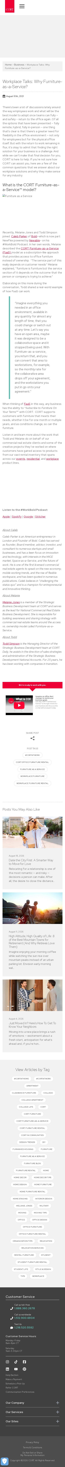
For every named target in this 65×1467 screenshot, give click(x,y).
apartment (32, 1086)
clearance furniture (24, 1093)
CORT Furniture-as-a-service (32, 1121)
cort (43, 1107)
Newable (34, 240)
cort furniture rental (32, 1128)
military (44, 1206)
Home (8, 64)
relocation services (32, 1248)
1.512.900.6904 (24, 1318)
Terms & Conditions (32, 1447)
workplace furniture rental (33, 783)
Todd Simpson (11, 643)
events (20, 459)
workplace (52, 459)
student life (21, 1269)
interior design (43, 1199)
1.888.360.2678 (24, 1308)
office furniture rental (32, 1234)
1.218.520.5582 (24, 1327)
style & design (43, 1269)
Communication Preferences (20, 1392)
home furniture (43, 1184)
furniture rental (26, 1170)
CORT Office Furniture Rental (32, 762)
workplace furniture (32, 776)
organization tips (22, 1241)
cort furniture (32, 1114)
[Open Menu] (21, 6)
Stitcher (40, 516)
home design (20, 1184)
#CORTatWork (32, 755)
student (46, 1255)
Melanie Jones (11, 602)
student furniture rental (32, 1262)
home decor (20, 1177)
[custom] (7, 1362)
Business (19, 64)
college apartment (32, 1100)
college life (26, 1107)
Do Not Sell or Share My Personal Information (33, 1454)
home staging (20, 1199)
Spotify (16, 516)
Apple (6, 516)
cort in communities (32, 1135)
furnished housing (23, 1149)
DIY (44, 1142)
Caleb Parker (19, 236)
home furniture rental (32, 1192)
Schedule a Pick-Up (15, 1383)
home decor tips (42, 1177)
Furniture (46, 1149)
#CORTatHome (21, 1079)
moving (22, 1213)
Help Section (12, 1375)
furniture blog (32, 1163)
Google (28, 516)
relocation (46, 1241)
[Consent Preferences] (5, 1461)
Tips (23, 1276)
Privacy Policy (32, 1442)
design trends (27, 1142)
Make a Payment (14, 1379)
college (48, 1093)
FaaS (27, 404)
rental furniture (24, 1255)
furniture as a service (32, 769)
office (21, 1220)
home (46, 1170)
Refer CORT (12, 1388)
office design (39, 1220)
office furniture (32, 1227)
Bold (34, 236)
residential (33, 459)
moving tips (40, 1213)
